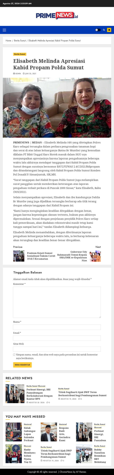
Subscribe (109, 30)
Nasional (28, 424)
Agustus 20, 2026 (37, 403)
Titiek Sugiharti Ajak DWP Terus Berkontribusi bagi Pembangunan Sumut (82, 394)
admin (18, 74)
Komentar (19, 284)
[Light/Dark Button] (98, 30)
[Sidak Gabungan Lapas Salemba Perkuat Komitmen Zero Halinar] (14, 432)
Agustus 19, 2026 (68, 399)
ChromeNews (66, 471)
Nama (17, 321)
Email (17, 332)
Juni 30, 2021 (30, 74)
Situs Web (18, 343)
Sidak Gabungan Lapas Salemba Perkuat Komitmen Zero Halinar (30, 438)
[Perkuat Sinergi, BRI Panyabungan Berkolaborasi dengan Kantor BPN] (15, 393)
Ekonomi (41, 386)
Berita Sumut (19, 54)
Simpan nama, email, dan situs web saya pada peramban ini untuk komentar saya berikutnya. (57, 356)
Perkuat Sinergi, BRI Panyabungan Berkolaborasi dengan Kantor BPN (40, 394)
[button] (4, 30)
